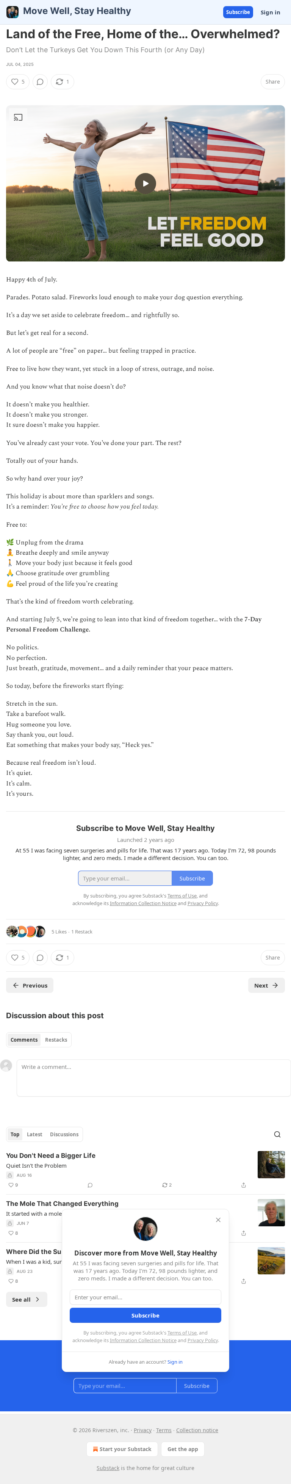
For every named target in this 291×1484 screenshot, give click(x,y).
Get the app (182, 1449)
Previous (35, 985)
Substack (108, 1468)
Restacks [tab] (56, 1039)
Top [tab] (15, 1134)
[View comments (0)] (40, 81)
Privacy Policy (203, 1340)
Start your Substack (126, 1449)
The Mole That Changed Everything (62, 1203)
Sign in (270, 12)
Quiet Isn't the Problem (36, 1165)
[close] (218, 1220)
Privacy (143, 1430)
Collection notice (197, 1430)
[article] (145, 1170)
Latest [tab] (34, 1134)
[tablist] (39, 1039)
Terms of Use (182, 1332)
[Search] (277, 1134)
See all (21, 1299)
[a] (145, 183)
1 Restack (81, 931)
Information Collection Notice (143, 1340)
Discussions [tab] (64, 1134)
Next (261, 985)
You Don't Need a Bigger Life (50, 1155)
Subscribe (238, 12)
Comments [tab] (24, 1039)
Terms (164, 1430)
